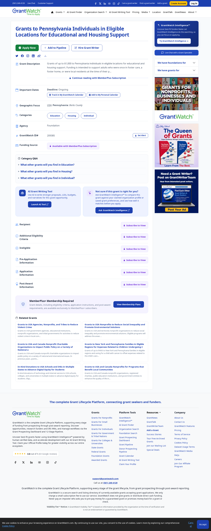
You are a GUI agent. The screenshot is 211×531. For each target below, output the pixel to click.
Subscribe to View (136, 225)
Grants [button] (59, 12)
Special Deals (153, 449)
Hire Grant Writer (88, 47)
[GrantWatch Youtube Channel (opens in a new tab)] (39, 462)
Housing (72, 115)
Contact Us (179, 422)
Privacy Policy (180, 438)
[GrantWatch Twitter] (100, 3)
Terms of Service (182, 434)
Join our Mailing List (156, 445)
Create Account (178, 3)
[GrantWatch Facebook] (95, 3)
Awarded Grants (99, 460)
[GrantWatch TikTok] (118, 3)
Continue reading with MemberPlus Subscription (99, 78)
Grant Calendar (126, 455)
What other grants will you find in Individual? (48, 178)
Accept (203, 524)
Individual (89, 115)
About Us (178, 417)
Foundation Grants (100, 455)
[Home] (52, 12)
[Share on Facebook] (22, 56)
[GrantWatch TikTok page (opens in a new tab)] (55, 462)
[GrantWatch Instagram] (114, 3)
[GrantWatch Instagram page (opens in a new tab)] (47, 462)
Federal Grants (98, 451)
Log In (194, 3)
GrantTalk (168, 12)
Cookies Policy (181, 442)
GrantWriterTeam (155, 426)
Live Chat (31, 3)
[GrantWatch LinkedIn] (105, 3)
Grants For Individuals (102, 429)
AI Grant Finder (74, 12)
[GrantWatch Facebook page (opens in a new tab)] (15, 462)
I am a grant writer (129, 3)
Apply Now (29, 47)
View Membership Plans (129, 304)
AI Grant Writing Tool (119, 12)
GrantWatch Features (184, 426)
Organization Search (129, 429)
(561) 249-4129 (18, 3)
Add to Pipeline (57, 47)
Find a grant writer (147, 3)
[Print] (46, 56)
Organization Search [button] (94, 12)
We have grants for (168, 70)
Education (55, 115)
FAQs (176, 455)
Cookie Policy (8, 526)
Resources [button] (153, 412)
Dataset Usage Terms (184, 446)
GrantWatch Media (183, 451)
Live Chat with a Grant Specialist (178, 52)
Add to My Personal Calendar (104, 95)
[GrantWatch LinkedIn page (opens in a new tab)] (31, 462)
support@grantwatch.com (105, 478)
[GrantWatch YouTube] (109, 3)
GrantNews (180, 12)
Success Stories (154, 434)
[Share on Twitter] (17, 56)
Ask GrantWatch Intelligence (113, 210)
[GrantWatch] (26, 12)
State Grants (97, 447)
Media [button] (145, 12)
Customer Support (45, 3)
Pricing (135, 12)
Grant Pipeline (126, 444)
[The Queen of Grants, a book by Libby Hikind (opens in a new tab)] (177, 145)
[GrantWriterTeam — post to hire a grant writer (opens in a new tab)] (177, 191)
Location (156, 12)
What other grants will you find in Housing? (46, 171)
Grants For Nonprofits (101, 417)
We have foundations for (172, 62)
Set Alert (142, 135)
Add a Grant (153, 430)
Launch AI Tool (38, 204)
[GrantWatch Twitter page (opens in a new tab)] (23, 462)
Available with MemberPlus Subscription (74, 146)
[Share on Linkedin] (33, 56)
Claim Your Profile (127, 464)
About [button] (191, 12)
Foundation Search (128, 433)
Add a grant (162, 3)
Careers (178, 459)
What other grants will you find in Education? (47, 164)
